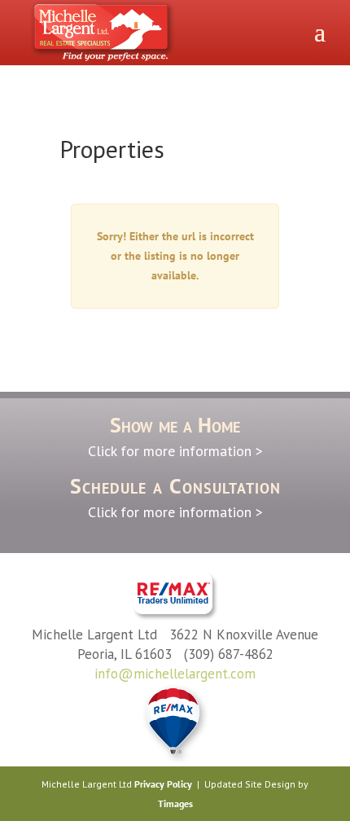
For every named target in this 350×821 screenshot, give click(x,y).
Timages (175, 803)
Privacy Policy (163, 784)
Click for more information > (175, 450)
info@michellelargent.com (175, 674)
